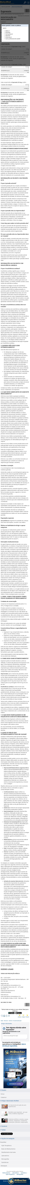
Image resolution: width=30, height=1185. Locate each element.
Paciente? (7, 32)
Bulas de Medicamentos (8, 1149)
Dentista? (7, 35)
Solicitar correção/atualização (15, 1020)
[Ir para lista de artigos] (23, 1015)
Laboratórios (5, 1155)
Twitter (4, 1130)
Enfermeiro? (8, 37)
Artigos (23, 1017)
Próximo (27, 1017)
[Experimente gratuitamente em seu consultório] (15, 1069)
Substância (24, 1173)
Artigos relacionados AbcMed (10, 1101)
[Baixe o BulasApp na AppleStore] (18, 1013)
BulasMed (3, 1142)
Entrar (2, 1094)
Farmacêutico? (9, 34)
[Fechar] (28, 1179)
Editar (2, 1020)
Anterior (19, 1017)
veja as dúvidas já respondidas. (14, 1045)
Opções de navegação (8, 1138)
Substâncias (4, 1162)
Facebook (4, 1126)
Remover (6, 1020)
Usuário (4, 1090)
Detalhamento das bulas (8, 1152)
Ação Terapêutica (6, 1145)
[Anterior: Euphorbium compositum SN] (19, 1015)
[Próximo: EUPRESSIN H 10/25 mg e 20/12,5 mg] (27, 1015)
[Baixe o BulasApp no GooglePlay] (11, 1013)
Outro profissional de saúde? (12, 38)
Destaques (4, 1166)
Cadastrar (4, 1097)
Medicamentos (6, 1173)
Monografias (5, 1159)
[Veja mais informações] (18, 1181)
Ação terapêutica (10, 1174)
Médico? (7, 31)
